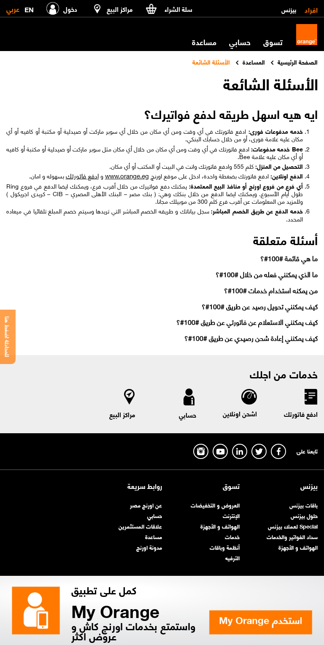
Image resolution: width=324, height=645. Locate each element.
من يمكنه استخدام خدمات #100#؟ (270, 290)
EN (29, 8)
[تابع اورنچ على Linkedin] (239, 451)
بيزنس (288, 9)
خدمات (232, 536)
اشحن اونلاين (240, 413)
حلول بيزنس (304, 515)
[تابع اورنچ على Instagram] (200, 451)
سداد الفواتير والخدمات (292, 536)
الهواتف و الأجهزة (298, 547)
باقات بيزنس (303, 504)
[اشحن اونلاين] (248, 398)
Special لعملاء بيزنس (293, 526)
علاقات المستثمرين (140, 526)
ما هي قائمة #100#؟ (288, 258)
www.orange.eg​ (127, 175)
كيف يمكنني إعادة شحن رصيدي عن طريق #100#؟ (250, 338)
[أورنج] (306, 34)
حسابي (240, 42)
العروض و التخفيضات (215, 504)
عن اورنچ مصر (146, 504)
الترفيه (232, 557)
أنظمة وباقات (225, 547)
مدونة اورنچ (149, 547)
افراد (311, 9)
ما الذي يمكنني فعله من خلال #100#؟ (266, 274)
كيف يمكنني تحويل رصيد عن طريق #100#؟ (259, 306)
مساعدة (153, 536)
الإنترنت (231, 515)
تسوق (231, 486)
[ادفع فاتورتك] (310, 398)
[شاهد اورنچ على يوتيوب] (220, 451)
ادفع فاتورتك (82, 175)
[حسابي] (189, 399)
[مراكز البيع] (129, 398)
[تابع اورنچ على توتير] (259, 451)
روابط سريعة (144, 486)
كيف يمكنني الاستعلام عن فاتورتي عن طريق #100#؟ (246, 322)
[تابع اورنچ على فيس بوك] (278, 451)
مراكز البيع (122, 414)
